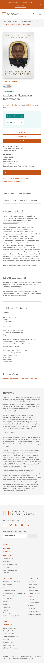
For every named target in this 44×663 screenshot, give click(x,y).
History (17, 21)
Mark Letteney (32, 105)
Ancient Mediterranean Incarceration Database (20, 379)
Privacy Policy (29, 658)
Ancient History (30, 21)
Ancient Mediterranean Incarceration (16, 24)
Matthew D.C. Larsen (12, 105)
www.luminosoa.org (10, 223)
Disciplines (7, 21)
